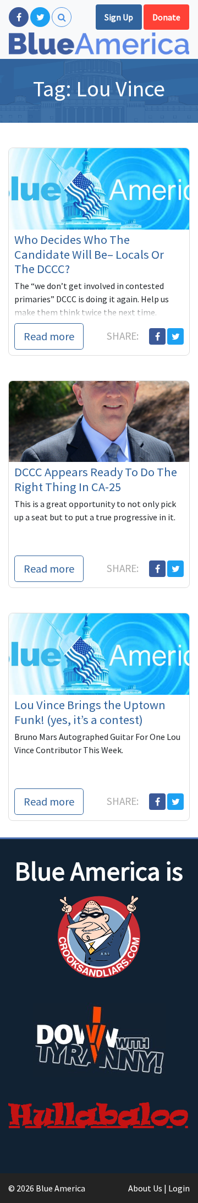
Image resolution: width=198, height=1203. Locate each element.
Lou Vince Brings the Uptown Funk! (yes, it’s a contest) (90, 712)
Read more (49, 336)
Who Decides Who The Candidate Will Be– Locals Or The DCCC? (89, 254)
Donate (166, 17)
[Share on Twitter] (175, 336)
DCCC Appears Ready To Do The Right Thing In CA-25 (95, 479)
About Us (145, 1188)
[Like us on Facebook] (19, 17)
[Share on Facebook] (157, 336)
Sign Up (119, 17)
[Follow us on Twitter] (40, 17)
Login (179, 1188)
